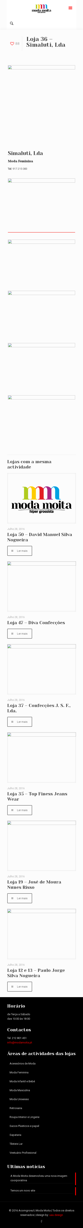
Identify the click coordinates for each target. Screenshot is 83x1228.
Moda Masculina (20, 1090)
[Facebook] (41, 1221)
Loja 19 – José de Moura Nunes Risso (34, 884)
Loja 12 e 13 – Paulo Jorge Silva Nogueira (36, 973)
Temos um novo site (22, 1190)
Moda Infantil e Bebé (22, 1081)
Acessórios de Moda (23, 1063)
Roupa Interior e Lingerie (24, 1117)
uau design (56, 1215)
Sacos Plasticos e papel (24, 1126)
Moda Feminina (19, 1072)
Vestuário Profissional (23, 1152)
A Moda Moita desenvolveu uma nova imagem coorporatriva (38, 1178)
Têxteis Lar (16, 1143)
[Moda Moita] (41, 8)
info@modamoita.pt (19, 1042)
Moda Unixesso (19, 1099)
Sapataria (15, 1134)
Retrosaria (16, 1108)
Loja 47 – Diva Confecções (36, 622)
